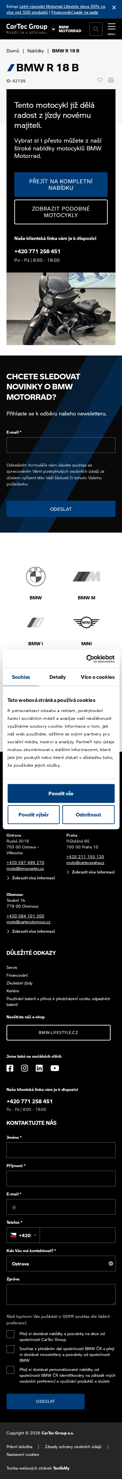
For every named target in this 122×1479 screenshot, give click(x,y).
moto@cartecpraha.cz (85, 862)
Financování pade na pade (74, 12)
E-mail (14, 432)
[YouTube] (54, 1068)
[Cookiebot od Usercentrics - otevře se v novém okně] (87, 659)
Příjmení (16, 1165)
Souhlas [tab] (21, 676)
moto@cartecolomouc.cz (28, 922)
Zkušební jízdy (20, 983)
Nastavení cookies (23, 1454)
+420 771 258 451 (37, 251)
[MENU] (111, 28)
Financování (17, 975)
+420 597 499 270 (25, 862)
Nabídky (35, 50)
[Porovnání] (110, 80)
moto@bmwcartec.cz (25, 868)
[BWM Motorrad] (70, 29)
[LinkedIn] (39, 1068)
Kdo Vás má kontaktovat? (31, 1250)
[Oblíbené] (100, 80)
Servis (12, 967)
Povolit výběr (34, 814)
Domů (13, 50)
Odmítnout (88, 814)
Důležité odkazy (31, 952)
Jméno (14, 1137)
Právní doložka (19, 1446)
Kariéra (13, 991)
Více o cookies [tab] (98, 676)
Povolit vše (61, 793)
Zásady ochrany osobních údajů (73, 1446)
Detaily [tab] (57, 676)
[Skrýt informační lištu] (114, 7)
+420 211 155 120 (85, 856)
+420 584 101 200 (25, 916)
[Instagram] (24, 1068)
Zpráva (13, 1279)
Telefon (14, 1222)
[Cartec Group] (27, 29)
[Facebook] (10, 1068)
